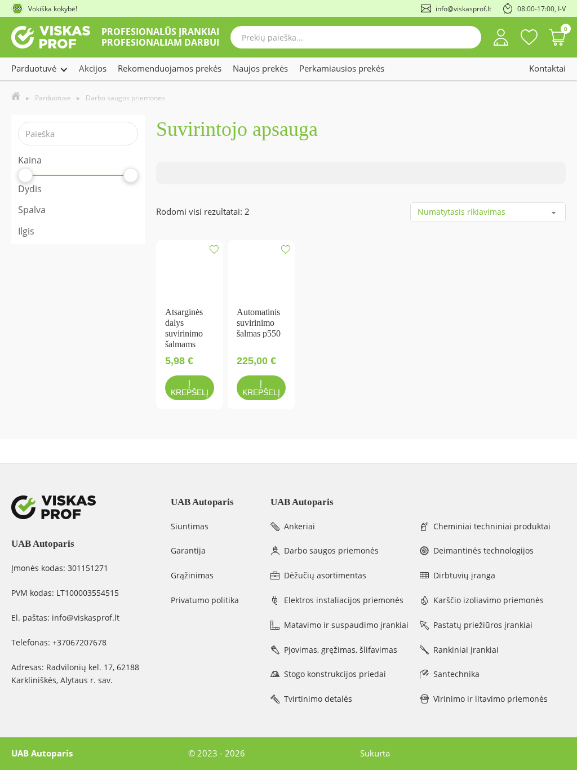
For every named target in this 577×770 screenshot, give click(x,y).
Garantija (188, 550)
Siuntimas (189, 526)
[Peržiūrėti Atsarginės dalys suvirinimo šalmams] (189, 272)
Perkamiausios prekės (341, 68)
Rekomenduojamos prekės (169, 68)
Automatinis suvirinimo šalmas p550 (259, 322)
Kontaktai (547, 68)
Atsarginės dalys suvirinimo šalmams (184, 328)
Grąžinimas (192, 575)
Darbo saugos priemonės (125, 98)
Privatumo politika (205, 600)
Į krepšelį (189, 387)
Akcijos (92, 68)
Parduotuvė (33, 68)
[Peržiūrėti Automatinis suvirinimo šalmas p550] (261, 272)
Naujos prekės (260, 68)
